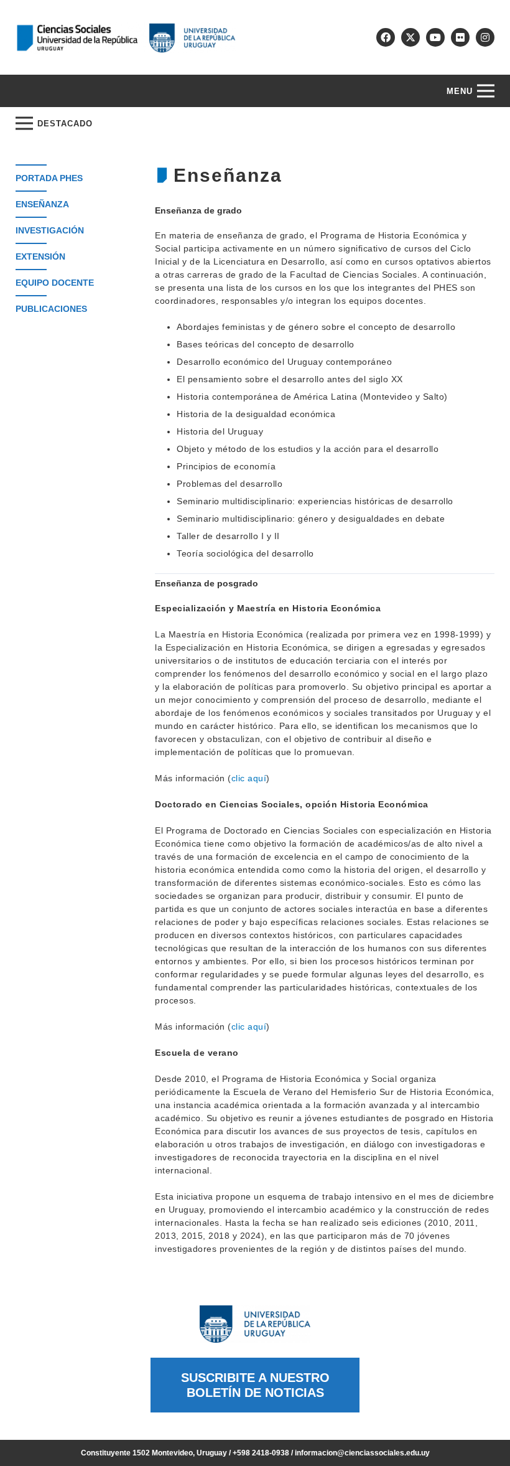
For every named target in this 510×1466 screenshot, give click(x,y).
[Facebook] (385, 37)
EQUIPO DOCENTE (55, 283)
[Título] (410, 37)
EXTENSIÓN (40, 256)
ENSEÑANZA (42, 204)
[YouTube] (435, 37)
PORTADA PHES (49, 178)
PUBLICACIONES (51, 309)
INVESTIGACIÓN (50, 230)
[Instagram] (485, 37)
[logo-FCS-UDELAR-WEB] (126, 38)
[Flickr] (460, 37)
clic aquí (249, 778)
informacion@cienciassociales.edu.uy (362, 1453)
